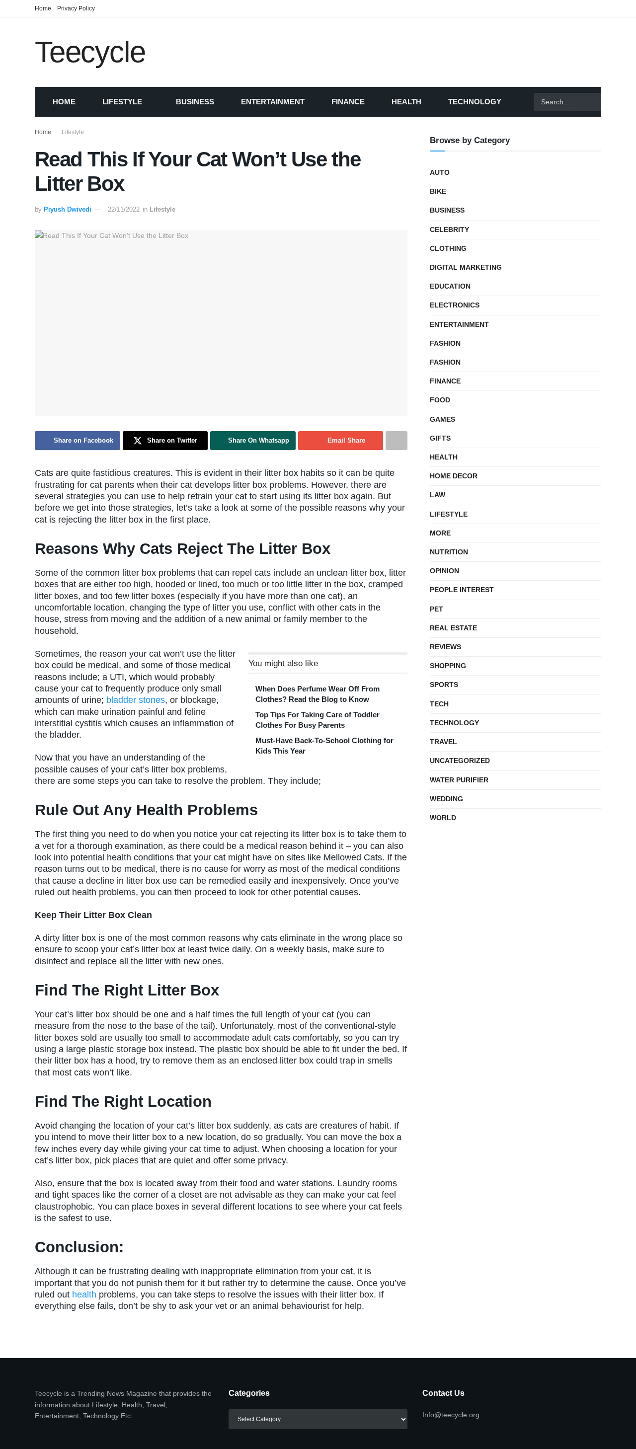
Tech (439, 704)
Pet (436, 609)
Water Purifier (459, 780)
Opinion (444, 571)
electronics (454, 305)
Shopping (448, 666)
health (84, 1294)
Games (442, 419)
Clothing (448, 248)
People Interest (462, 590)
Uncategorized (460, 760)
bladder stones (135, 700)
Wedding (446, 799)
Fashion (445, 343)
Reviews (445, 647)
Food (440, 400)
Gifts (440, 438)
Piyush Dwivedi (67, 209)
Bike (438, 191)
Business (195, 101)
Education (450, 286)
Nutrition (449, 552)
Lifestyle (122, 101)
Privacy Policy (76, 8)
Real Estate (453, 628)
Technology (474, 101)
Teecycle (90, 52)
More (440, 533)
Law (437, 495)
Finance (348, 101)
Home (43, 8)
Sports (444, 684)
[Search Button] (613, 102)
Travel (443, 742)
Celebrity (449, 229)
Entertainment (273, 101)
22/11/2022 (124, 209)
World (443, 818)
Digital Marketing (466, 267)
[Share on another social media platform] (396, 440)
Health (406, 101)
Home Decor (453, 476)
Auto (440, 172)
